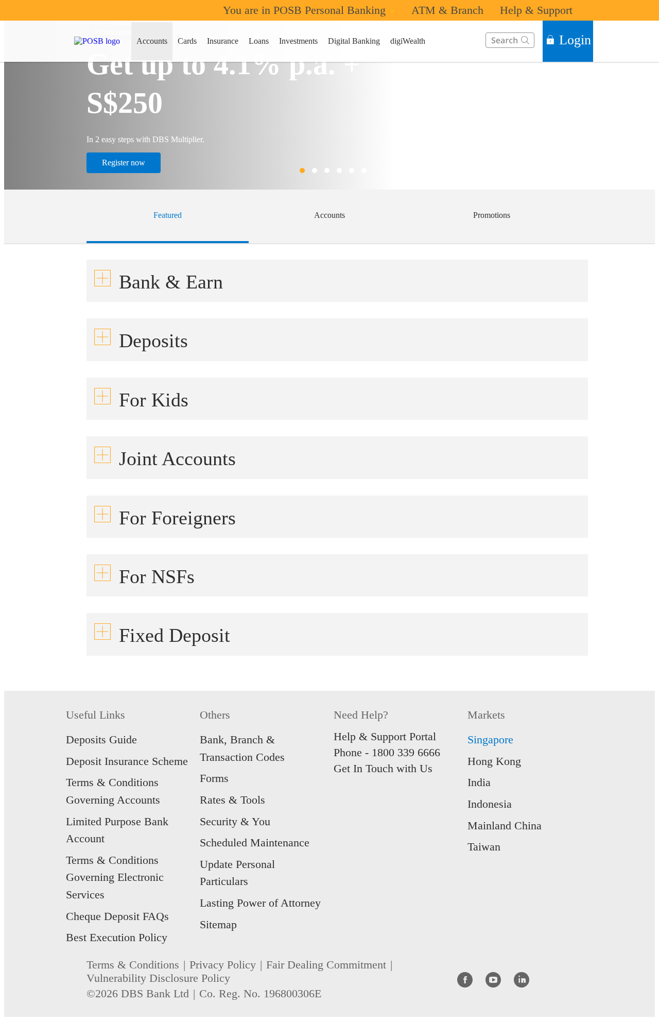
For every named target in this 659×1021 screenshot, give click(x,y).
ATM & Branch (447, 10)
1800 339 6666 (406, 752)
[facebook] (465, 979)
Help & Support (536, 10)
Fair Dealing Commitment (326, 964)
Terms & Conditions (132, 964)
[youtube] (493, 979)
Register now (123, 162)
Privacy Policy (222, 964)
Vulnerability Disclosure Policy (158, 978)
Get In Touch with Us (383, 768)
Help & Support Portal (385, 736)
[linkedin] (521, 979)
